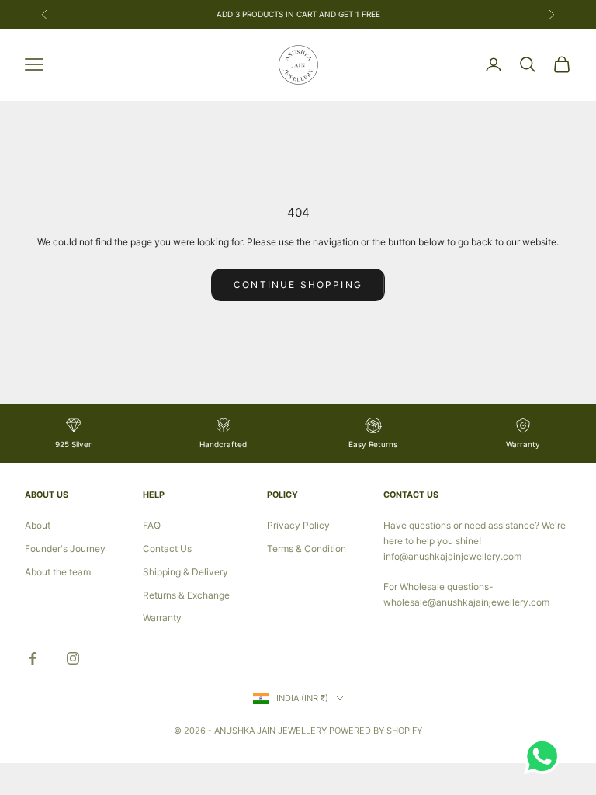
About (37, 525)
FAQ (152, 525)
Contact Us (167, 548)
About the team (58, 572)
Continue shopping (298, 284)
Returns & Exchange (186, 595)
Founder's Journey (65, 548)
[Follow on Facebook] (32, 658)
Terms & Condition (306, 548)
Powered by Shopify (375, 730)
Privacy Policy (298, 525)
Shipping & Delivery (185, 572)
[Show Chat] (545, 756)
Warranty (162, 617)
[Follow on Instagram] (73, 658)
